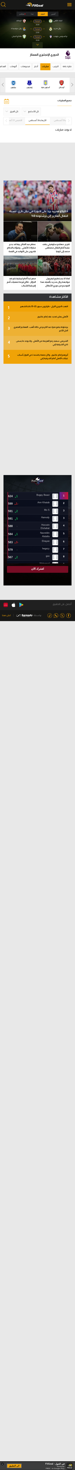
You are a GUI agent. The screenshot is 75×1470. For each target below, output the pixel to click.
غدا (32, 14)
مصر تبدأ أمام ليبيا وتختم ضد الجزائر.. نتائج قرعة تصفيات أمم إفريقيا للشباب (21, 282)
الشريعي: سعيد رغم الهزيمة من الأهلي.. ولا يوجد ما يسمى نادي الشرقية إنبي (38, 343)
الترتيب (56, 66)
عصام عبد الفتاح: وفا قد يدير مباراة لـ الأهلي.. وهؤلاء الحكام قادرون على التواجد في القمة (21, 248)
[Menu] (70, 4)
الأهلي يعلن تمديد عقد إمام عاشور (38, 317)
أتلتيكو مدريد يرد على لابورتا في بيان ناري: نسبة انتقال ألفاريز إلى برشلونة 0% (38, 214)
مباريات (45, 66)
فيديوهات (25, 66)
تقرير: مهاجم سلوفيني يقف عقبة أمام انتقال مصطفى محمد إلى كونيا (56, 248)
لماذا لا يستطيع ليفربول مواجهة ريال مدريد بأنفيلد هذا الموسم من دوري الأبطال (55, 282)
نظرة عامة (67, 66)
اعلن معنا (6, 615)
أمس (53, 14)
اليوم (43, 14)
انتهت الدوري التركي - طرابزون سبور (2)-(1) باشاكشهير (38, 307)
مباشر (21, 14)
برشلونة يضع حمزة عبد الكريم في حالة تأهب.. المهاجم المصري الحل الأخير (38, 329)
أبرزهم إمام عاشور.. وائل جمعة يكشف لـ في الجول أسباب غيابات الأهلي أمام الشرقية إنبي (38, 357)
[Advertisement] (37, 419)
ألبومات (13, 66)
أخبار (36, 66)
